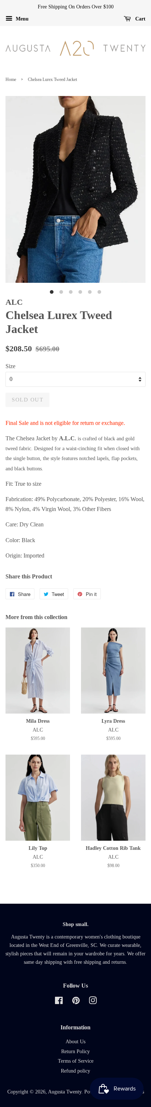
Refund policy (75, 1071)
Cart (140, 19)
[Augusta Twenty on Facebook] (59, 1002)
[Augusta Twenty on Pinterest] (76, 1002)
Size (10, 366)
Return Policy (75, 1051)
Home (10, 79)
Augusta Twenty (64, 1092)
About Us (75, 1041)
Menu (21, 19)
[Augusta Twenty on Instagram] (93, 1002)
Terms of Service (75, 1061)
